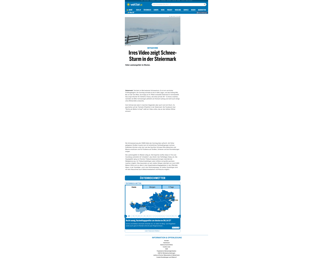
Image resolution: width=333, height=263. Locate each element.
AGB (166, 249)
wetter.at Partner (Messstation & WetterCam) (166, 255)
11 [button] (175, 216)
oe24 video (146, 0)
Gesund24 (169, 0)
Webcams (178, 10)
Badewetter (202, 10)
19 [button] (136, 216)
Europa (156, 10)
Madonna (163, 0)
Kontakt (166, 240)
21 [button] (141, 216)
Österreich (152, 0)
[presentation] (125, 216)
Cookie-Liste (166, 247)
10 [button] (172, 216)
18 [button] (133, 216)
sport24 (158, 0)
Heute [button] (134, 187)
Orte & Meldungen (202, 12)
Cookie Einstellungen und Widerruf (166, 257)
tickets (183, 0)
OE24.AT (138, 10)
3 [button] (156, 216)
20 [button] (138, 216)
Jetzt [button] (129, 216)
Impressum (166, 242)
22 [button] (144, 216)
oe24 (142, 0)
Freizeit (169, 10)
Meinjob (174, 0)
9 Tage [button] (171, 187)
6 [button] (163, 216)
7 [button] (165, 216)
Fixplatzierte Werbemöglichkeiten (166, 251)
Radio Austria (189, 0)
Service (186, 10)
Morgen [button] (152, 187)
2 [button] (154, 216)
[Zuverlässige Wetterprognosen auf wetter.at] (137, 4)
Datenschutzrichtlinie (166, 245)
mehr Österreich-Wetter (152, 231)
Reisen (178, 0)
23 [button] (147, 216)
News (163, 10)
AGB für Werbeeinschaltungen (166, 253)
